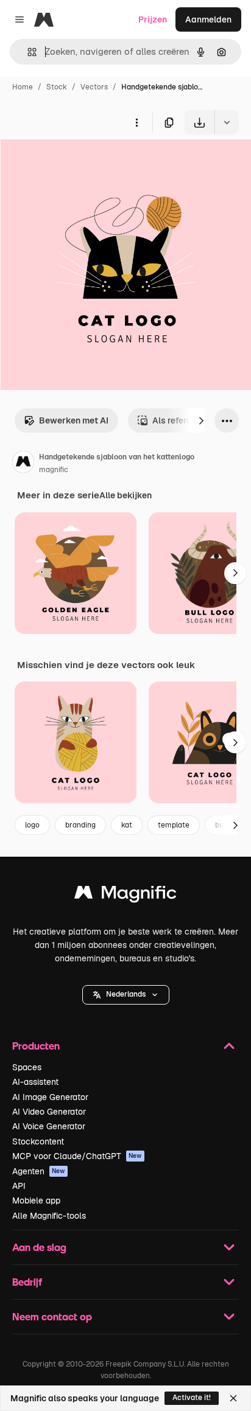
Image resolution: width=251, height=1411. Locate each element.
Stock (56, 87)
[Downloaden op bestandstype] (226, 122)
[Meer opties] (136, 122)
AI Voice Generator (48, 1126)
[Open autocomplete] (27, 52)
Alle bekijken (125, 495)
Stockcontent (38, 1141)
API (19, 1185)
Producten (36, 1045)
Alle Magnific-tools (49, 1215)
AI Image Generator (50, 1097)
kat (126, 825)
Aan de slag (39, 1247)
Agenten (38, 1171)
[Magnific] (125, 895)
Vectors (94, 87)
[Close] (233, 1398)
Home (22, 87)
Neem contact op (52, 1316)
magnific (53, 470)
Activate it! (191, 1397)
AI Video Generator (49, 1111)
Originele (80, 163)
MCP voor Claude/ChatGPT (77, 1156)
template (173, 825)
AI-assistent (35, 1081)
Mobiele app (36, 1200)
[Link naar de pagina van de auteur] (23, 463)
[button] (125, 995)
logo (32, 825)
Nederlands (126, 994)
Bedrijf (27, 1281)
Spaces (26, 1067)
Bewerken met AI (73, 420)
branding (80, 825)
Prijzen (152, 19)
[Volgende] (201, 420)
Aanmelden (208, 19)
